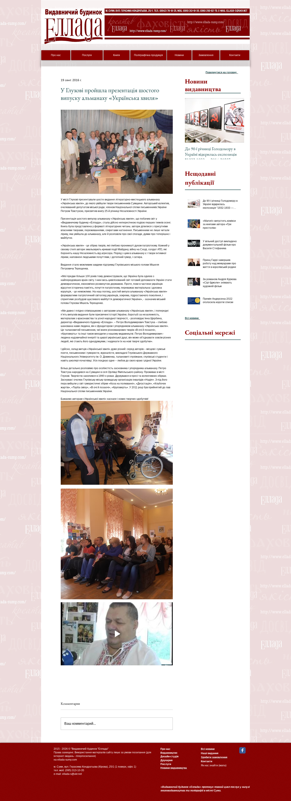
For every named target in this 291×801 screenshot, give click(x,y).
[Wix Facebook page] (242, 750)
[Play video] (117, 633)
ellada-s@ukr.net (72, 773)
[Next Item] (237, 120)
